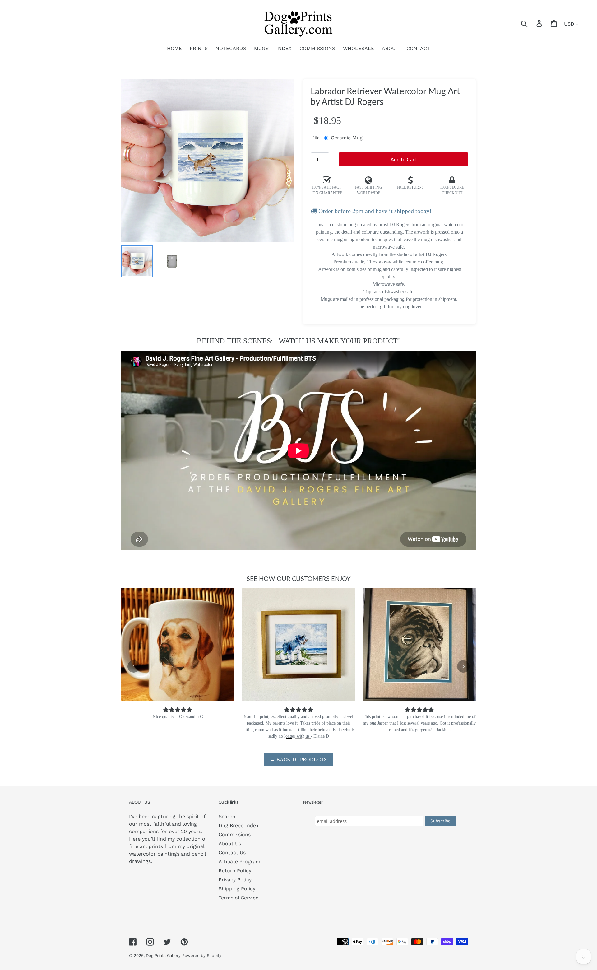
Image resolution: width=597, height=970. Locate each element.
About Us (230, 843)
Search (227, 816)
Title (315, 137)
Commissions (235, 834)
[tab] (289, 738)
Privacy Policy (235, 880)
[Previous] (133, 666)
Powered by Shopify (201, 955)
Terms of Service (238, 898)
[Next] (463, 666)
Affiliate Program (239, 862)
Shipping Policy (237, 889)
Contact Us (232, 853)
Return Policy (235, 871)
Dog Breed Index (239, 825)
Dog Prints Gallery (163, 955)
